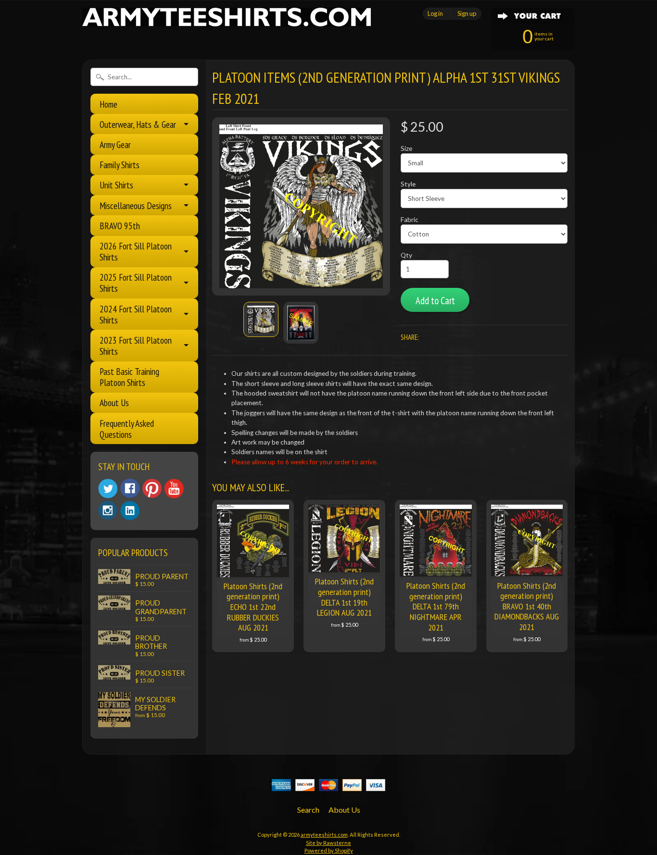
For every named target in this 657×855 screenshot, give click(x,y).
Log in (435, 13)
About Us (114, 402)
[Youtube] (174, 488)
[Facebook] (129, 488)
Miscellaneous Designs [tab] (136, 205)
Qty (406, 255)
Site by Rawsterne (328, 843)
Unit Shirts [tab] (116, 185)
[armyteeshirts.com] (226, 20)
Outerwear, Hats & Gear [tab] (138, 124)
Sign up (466, 13)
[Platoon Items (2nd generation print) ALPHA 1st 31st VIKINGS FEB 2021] (260, 319)
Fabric (409, 219)
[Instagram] (107, 510)
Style (408, 184)
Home (108, 104)
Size (406, 148)
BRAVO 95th (120, 225)
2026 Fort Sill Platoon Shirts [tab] (136, 251)
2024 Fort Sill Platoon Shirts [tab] (136, 314)
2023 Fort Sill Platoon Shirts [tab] (136, 345)
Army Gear (115, 144)
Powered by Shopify (328, 850)
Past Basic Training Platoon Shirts (129, 377)
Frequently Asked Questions (127, 429)
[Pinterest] (152, 488)
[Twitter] (107, 488)
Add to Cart (435, 300)
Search (308, 809)
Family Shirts (119, 164)
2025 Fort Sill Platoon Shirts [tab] (136, 282)
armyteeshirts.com (324, 834)
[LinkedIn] (129, 510)
